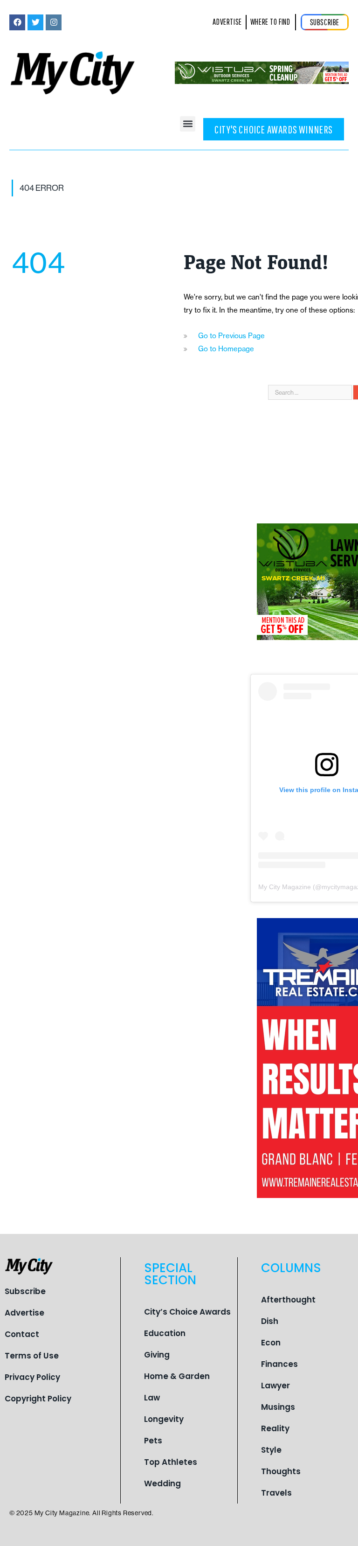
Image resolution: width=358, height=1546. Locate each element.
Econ (271, 1342)
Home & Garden (177, 1376)
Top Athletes (170, 1462)
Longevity (164, 1419)
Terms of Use (32, 1355)
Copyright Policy (38, 1398)
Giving (157, 1354)
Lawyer (275, 1385)
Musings (278, 1407)
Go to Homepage (226, 348)
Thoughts (281, 1471)
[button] (187, 124)
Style (271, 1449)
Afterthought (288, 1299)
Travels (276, 1492)
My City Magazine (284, 887)
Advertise (24, 1312)
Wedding (162, 1483)
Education (165, 1333)
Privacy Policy (32, 1377)
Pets (153, 1440)
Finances (279, 1364)
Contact (22, 1334)
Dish (269, 1321)
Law (152, 1397)
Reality (275, 1428)
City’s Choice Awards (187, 1311)
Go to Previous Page (231, 335)
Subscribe (25, 1291)
